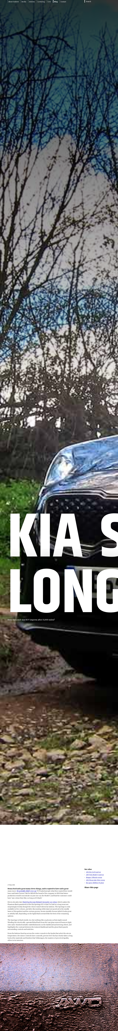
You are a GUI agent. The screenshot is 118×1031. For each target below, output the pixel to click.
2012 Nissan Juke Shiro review (95, 880)
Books (24, 2)
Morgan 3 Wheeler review (94, 877)
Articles (32, 2)
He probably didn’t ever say (27, 891)
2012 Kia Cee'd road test (93, 872)
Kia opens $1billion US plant (95, 883)
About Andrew (13, 2)
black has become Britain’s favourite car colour (40, 902)
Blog (56, 2)
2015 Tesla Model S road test (95, 875)
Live (49, 2)
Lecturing (41, 2)
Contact (63, 2)
